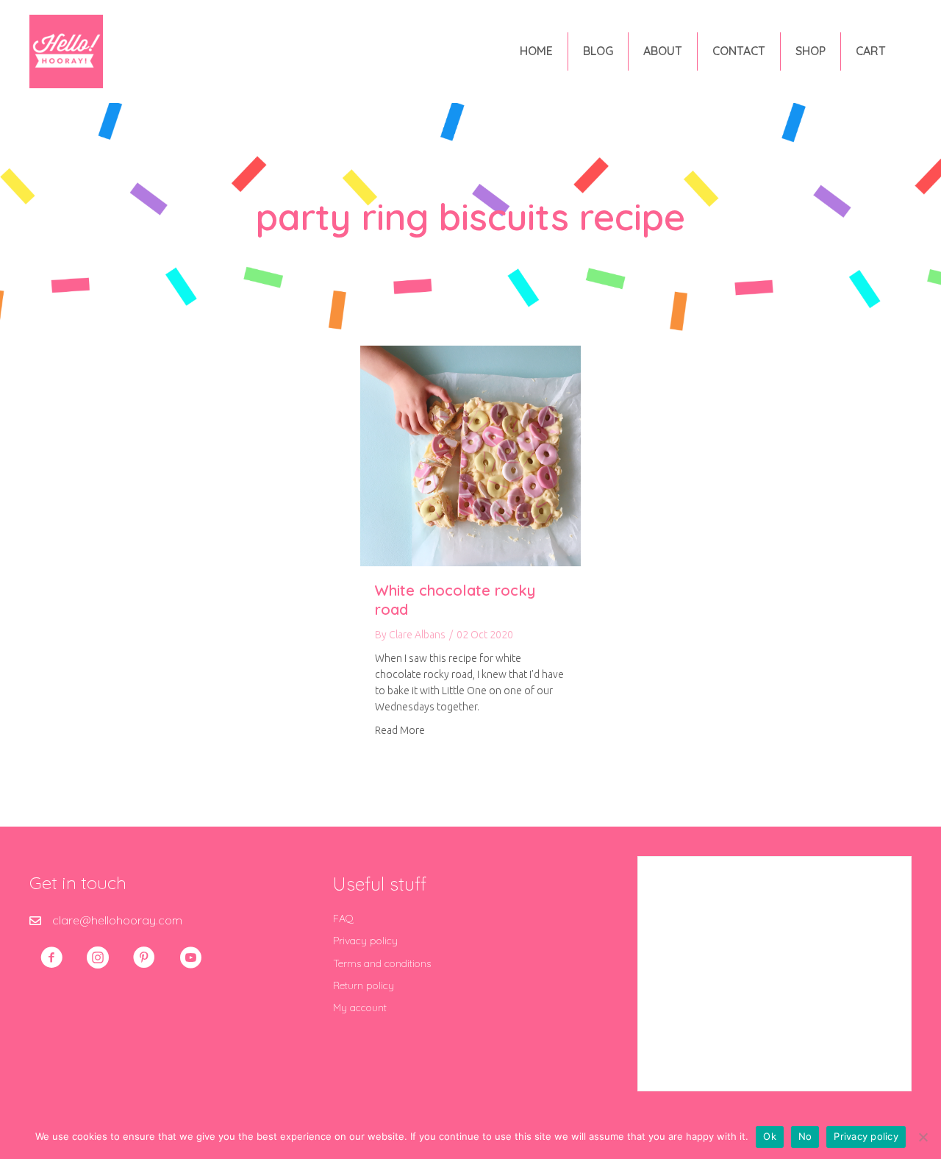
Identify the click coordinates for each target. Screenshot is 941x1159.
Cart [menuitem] (871, 50)
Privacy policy (365, 940)
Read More (400, 730)
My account (360, 1007)
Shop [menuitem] (810, 50)
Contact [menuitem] (738, 50)
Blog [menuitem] (598, 50)
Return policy (363, 985)
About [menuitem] (662, 50)
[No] (922, 1137)
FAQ (343, 918)
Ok (769, 1136)
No (805, 1136)
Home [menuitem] (536, 50)
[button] (51, 957)
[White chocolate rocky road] (470, 454)
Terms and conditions (382, 963)
